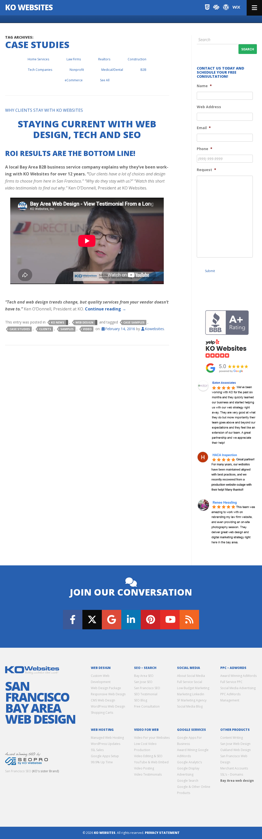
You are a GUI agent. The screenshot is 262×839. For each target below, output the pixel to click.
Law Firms (74, 59)
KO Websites (29, 7)
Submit (210, 271)
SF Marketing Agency (191, 700)
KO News (57, 322)
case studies (19, 329)
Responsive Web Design (108, 694)
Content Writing (231, 737)
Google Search (187, 780)
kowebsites (154, 328)
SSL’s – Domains (231, 774)
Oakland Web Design (235, 750)
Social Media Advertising (238, 688)
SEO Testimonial (145, 694)
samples (67, 329)
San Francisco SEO (18, 771)
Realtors (104, 59)
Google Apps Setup (105, 756)
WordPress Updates (105, 744)
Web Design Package (106, 688)
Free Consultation (147, 706)
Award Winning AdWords (238, 676)
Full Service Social (189, 682)
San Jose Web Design (235, 744)
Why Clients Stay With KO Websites (44, 110)
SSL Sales (97, 750)
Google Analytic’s (189, 762)
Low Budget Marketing (193, 688)
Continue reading (105, 309)
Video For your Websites (152, 737)
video (87, 329)
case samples (134, 322)
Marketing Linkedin (190, 694)
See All (105, 80)
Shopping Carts (102, 712)
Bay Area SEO (144, 676)
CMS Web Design (103, 700)
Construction (137, 59)
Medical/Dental (112, 70)
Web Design (84, 322)
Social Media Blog (190, 706)
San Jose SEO (143, 682)
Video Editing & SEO (148, 756)
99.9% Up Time (102, 762)
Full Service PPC (231, 682)
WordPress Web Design (108, 706)
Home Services (38, 59)
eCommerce (74, 80)
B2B (143, 70)
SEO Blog (140, 700)
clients (45, 329)
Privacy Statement (162, 833)
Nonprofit (77, 70)
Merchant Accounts (234, 768)
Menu (254, 7)
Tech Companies (40, 70)
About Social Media (191, 676)
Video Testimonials (148, 774)
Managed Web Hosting (107, 737)
